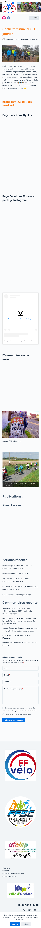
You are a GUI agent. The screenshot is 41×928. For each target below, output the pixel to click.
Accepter (15, 924)
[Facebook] (8, 17)
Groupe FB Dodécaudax (11, 441)
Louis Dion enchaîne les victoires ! (15, 574)
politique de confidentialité (22, 714)
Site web (7, 682)
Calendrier (6, 868)
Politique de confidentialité (13, 873)
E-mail (7, 675)
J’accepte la (18, 714)
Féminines (35, 39)
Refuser (26, 924)
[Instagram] (4, 17)
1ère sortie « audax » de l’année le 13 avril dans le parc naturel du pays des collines (19, 621)
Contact (5, 871)
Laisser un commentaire (14, 720)
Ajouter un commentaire (13, 689)
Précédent (5, 469)
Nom (6, 668)
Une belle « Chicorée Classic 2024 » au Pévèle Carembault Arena (17, 611)
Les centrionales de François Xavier (16, 595)
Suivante (36, 469)
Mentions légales (9, 876)
